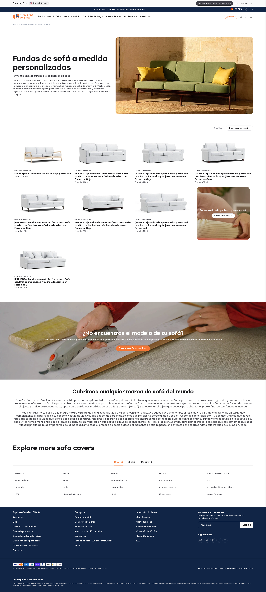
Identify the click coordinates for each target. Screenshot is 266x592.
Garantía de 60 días (146, 531)
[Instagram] (200, 540)
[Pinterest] (206, 540)
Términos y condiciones (207, 568)
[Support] (246, 9)
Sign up (247, 525)
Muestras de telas (84, 526)
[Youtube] (224, 540)
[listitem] (43, 160)
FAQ (138, 541)
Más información (222, 215)
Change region (242, 3)
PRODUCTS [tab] (146, 462)
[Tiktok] (218, 540)
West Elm (19, 473)
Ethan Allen (20, 487)
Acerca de (18, 517)
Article (66, 473)
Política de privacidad (229, 568)
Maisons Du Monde (72, 494)
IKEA (17, 494)
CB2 (209, 480)
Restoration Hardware (218, 473)
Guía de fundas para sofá (26, 541)
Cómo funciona (144, 522)
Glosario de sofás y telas (26, 545)
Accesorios (80, 536)
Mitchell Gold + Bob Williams (220, 487)
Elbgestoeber (165, 494)
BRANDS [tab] (118, 462)
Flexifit (78, 545)
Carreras (17, 550)
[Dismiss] (251, 3)
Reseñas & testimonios (24, 526)
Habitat (163, 473)
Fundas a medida (83, 517)
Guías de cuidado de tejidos (27, 536)
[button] (239, 128)
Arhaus (114, 473)
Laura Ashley (117, 487)
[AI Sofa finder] (241, 16)
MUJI (113, 494)
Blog (15, 522)
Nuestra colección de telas (88, 531)
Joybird (66, 487)
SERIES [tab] (131, 462)
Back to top (246, 568)
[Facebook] (212, 540)
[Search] (246, 16)
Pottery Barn (165, 480)
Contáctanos (143, 517)
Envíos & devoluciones (147, 526)
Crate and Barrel (119, 480)
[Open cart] (251, 16)
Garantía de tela (145, 536)
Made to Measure (167, 487)
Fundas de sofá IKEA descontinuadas (93, 541)
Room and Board (23, 480)
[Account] (251, 9)
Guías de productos (23, 531)
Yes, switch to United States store (214, 3)
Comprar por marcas (86, 522)
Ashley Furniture (214, 494)
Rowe (65, 480)
